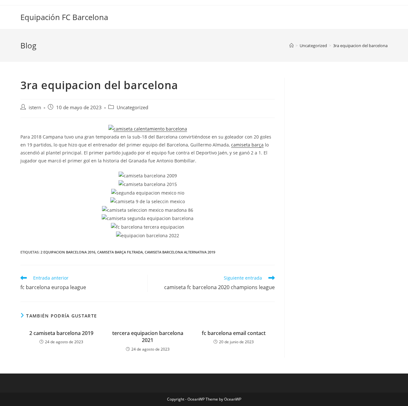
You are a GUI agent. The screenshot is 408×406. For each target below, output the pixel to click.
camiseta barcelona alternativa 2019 (180, 252)
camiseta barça (247, 145)
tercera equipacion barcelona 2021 (147, 337)
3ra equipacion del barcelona (360, 45)
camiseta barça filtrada (120, 252)
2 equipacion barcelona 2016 (67, 252)
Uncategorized (132, 107)
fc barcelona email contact (234, 333)
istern (35, 107)
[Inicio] (291, 45)
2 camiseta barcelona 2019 (61, 333)
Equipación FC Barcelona (64, 17)
